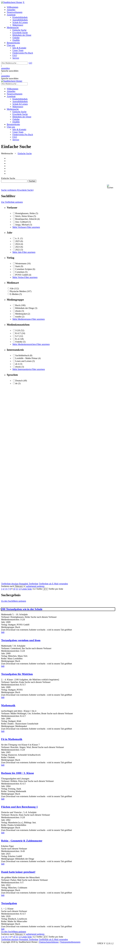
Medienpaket (21, 314)
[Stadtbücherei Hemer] (11, 2)
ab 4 (17, 364)
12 (20, 589)
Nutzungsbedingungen (70, 942)
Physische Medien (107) (20, 291)
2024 (17, 244)
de (16, 383)
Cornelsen (19, 272)
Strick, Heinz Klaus (24, 216)
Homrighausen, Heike (25, 213)
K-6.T (18, 333)
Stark (17, 266)
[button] (111, 186)
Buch (17, 305)
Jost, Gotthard (21, 222)
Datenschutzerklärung (49, 942)
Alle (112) (14, 288)
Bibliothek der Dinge (24, 308)
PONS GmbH (21, 275)
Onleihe (18, 342)
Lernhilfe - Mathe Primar (26, 358)
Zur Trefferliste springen (12, 202)
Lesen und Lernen (23, 361)
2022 (17, 249)
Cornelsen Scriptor (23, 269)
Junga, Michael (22, 224)
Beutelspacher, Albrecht (25, 219)
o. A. (17, 238)
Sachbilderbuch (22, 355)
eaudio (18, 316)
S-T (17, 336)
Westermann (20, 263)
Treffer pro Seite (56, 589)
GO (30, 63)
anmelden (5, 68)
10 (14, 589)
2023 (17, 247)
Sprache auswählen (9, 71)
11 (17, 589)
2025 (17, 241)
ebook (18, 311)
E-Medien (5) (16, 294)
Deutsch (19, 380)
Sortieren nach (7, 586)
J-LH (17, 330)
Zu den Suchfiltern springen (13, 601)
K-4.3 (18, 339)
